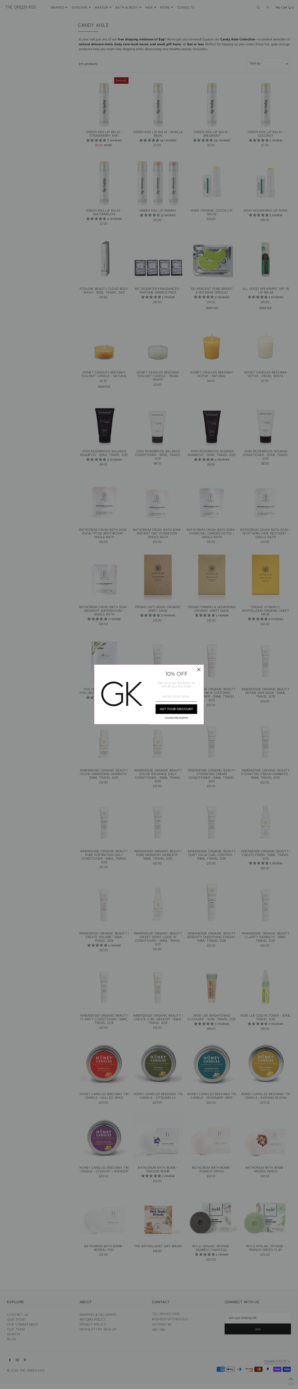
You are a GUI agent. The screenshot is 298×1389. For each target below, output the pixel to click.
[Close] (199, 669)
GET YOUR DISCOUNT (176, 709)
